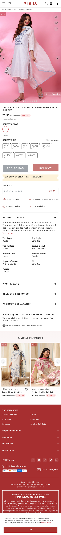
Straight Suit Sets (25, 9)
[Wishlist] (56, 28)
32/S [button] (6, 146)
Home (4, 9)
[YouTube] (57, 460)
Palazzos (6, 424)
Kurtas (33, 415)
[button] (51, 3)
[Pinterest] (39, 460)
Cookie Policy (46, 522)
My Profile (7, 444)
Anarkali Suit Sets (10, 415)
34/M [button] (16, 146)
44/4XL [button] (32, 155)
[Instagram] (45, 460)
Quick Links (8, 450)
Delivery (8, 185)
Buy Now (45, 167)
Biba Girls (6, 419)
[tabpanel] (30, 57)
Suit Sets (12, 9)
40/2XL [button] (46, 146)
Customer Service (11, 431)
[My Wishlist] (9, 3)
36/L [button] (25, 146)
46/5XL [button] (20, 155)
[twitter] (51, 460)
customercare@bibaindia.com (29, 325)
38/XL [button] (35, 146)
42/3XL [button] (8, 155)
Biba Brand (7, 437)
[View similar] (56, 23)
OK (30, 529)
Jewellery (34, 419)
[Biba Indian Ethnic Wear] (30, 3)
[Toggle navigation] (3, 3)
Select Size (9, 140)
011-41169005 (26, 318)
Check (52, 191)
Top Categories (10, 410)
